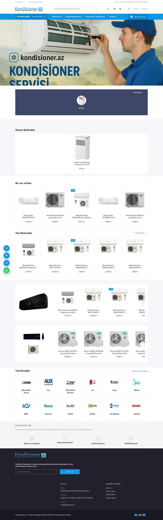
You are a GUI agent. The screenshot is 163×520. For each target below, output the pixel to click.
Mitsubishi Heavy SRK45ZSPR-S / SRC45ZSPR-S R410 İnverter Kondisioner (108, 267)
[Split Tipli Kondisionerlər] (33, 302)
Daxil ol (136, 9)
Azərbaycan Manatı (35, 2)
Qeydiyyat (144, 9)
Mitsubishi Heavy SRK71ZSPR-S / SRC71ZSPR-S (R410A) (55, 267)
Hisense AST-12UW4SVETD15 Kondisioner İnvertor (108, 217)
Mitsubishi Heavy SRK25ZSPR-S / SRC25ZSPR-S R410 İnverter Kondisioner (135, 267)
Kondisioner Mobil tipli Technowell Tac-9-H (82, 163)
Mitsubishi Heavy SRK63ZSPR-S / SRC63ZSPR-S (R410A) (81, 267)
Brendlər (112, 17)
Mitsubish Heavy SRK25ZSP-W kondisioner (81, 217)
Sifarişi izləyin (111, 498)
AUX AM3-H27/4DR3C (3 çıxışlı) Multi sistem (135, 217)
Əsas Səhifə (57, 17)
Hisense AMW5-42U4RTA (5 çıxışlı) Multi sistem (67, 352)
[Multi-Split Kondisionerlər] (33, 343)
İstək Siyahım (111, 494)
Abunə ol (69, 472)
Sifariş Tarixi (110, 491)
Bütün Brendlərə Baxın (140, 371)
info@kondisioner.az (68, 505)
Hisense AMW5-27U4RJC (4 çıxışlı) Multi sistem (119, 352)
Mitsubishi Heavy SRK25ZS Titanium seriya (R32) (28, 267)
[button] (120, 9)
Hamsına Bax (137, 92)
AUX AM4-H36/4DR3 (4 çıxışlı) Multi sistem (55, 217)
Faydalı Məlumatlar (73, 17)
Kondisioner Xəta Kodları (95, 17)
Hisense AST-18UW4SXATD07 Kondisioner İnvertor (28, 217)
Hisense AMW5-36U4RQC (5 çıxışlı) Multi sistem (93, 352)
